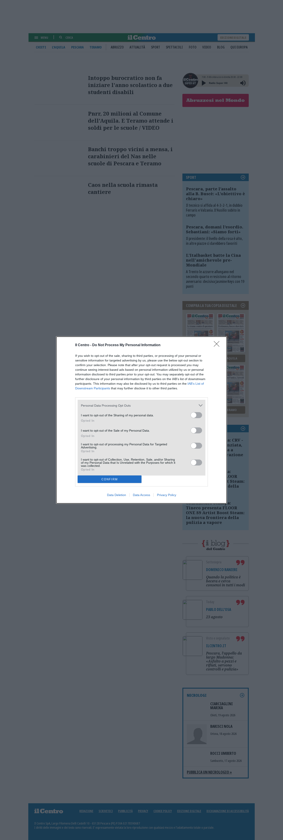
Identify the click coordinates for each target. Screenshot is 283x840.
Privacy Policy (166, 495)
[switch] (196, 415)
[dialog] (141, 420)
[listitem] (141, 405)
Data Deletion (116, 495)
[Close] (218, 345)
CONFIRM (109, 479)
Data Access (141, 495)
